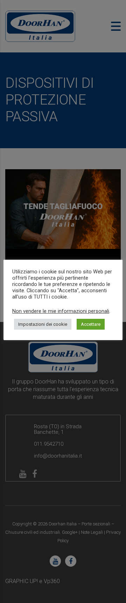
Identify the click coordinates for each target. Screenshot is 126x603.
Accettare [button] (90, 324)
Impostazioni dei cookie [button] (42, 324)
